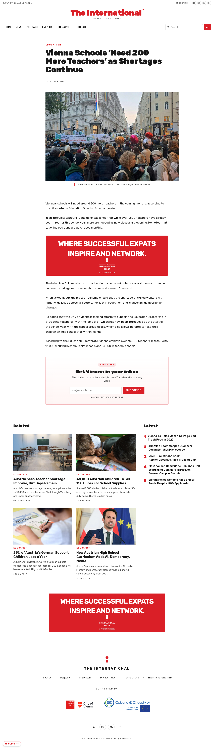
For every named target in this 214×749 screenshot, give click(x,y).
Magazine (65, 677)
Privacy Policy (108, 677)
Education (53, 45)
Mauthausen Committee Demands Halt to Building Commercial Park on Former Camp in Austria (174, 469)
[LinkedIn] (204, 3)
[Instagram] (209, 3)
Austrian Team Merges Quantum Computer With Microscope (170, 447)
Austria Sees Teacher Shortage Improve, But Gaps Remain (39, 481)
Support (13, 744)
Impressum (85, 677)
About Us (46, 677)
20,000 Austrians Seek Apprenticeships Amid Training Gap (172, 457)
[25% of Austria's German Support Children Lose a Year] (42, 526)
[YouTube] (199, 3)
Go (207, 27)
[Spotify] (194, 3)
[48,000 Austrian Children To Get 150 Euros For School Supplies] (105, 452)
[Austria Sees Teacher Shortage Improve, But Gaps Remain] (42, 452)
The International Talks (160, 677)
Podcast (32, 27)
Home (8, 27)
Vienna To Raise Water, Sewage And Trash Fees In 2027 (172, 437)
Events (47, 27)
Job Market (64, 27)
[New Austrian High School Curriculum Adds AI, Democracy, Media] (105, 526)
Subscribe (182, 3)
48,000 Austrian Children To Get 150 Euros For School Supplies (103, 481)
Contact (82, 27)
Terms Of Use (131, 677)
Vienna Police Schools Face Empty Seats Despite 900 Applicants (171, 481)
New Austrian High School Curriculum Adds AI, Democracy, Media (103, 557)
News (19, 27)
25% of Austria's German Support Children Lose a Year (41, 555)
